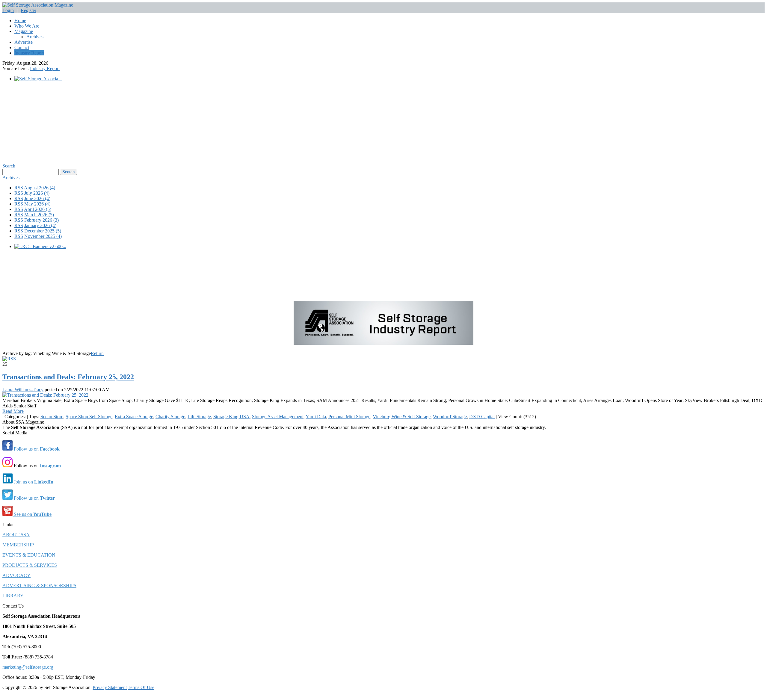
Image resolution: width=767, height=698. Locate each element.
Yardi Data (316, 416)
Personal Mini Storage (349, 416)
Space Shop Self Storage (89, 416)
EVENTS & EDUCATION (28, 555)
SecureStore (51, 416)
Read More (13, 411)
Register (28, 10)
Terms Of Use (141, 687)
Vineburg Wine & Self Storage (402, 416)
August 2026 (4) (39, 187)
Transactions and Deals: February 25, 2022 (68, 377)
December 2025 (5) (42, 230)
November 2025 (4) (43, 236)
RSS (18, 187)
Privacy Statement (110, 687)
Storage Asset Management (278, 416)
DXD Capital (482, 416)
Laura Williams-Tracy (22, 389)
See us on (32, 514)
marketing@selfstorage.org (27, 667)
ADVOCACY (16, 575)
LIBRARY (13, 595)
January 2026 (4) (40, 225)
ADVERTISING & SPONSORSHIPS (39, 585)
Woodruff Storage (450, 416)
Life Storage (199, 416)
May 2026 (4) (37, 203)
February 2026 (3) (41, 220)
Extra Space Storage (134, 416)
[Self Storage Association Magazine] (37, 4)
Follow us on (36, 448)
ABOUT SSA (16, 534)
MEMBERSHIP (18, 544)
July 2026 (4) (36, 193)
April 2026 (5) (37, 209)
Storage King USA (231, 416)
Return (97, 353)
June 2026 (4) (37, 198)
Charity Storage (170, 416)
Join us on (33, 481)
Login (8, 10)
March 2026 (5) (39, 214)
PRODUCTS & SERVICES (29, 565)
